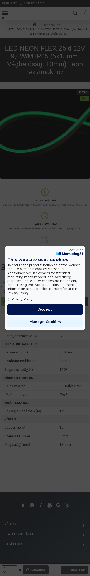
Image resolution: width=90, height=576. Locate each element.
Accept (45, 309)
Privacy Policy (22, 299)
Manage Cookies (45, 322)
